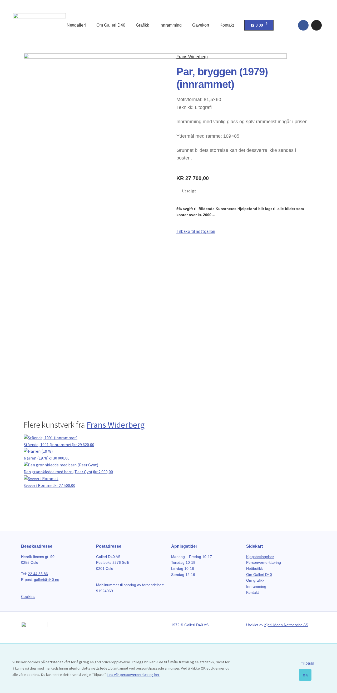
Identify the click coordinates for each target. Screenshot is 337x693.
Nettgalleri (76, 25)
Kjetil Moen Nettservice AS (286, 625)
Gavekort (200, 25)
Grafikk (142, 25)
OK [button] (305, 674)
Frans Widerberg (192, 56)
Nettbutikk (254, 568)
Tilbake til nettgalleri (195, 231)
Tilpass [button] (307, 663)
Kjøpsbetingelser (260, 557)
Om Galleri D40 (110, 25)
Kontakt (227, 25)
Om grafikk (255, 580)
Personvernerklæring (263, 562)
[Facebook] (303, 25)
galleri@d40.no (46, 579)
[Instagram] (316, 25)
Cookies (28, 596)
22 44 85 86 (38, 574)
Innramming (171, 25)
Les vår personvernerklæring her (133, 674)
